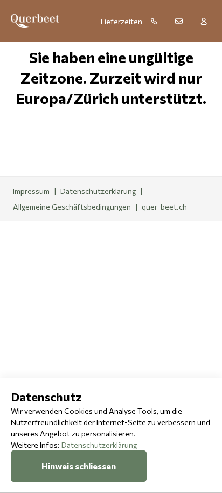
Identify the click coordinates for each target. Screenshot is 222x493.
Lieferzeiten (121, 21)
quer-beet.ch (164, 206)
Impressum (31, 191)
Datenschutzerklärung (99, 444)
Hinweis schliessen (78, 466)
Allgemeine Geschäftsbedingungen (72, 206)
